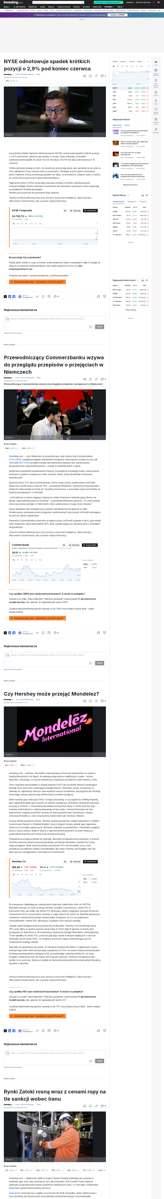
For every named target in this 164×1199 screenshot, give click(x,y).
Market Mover (119, 195)
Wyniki (143, 10)
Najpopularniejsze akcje (124, 280)
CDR (114, 103)
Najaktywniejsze (118, 201)
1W (18, 224)
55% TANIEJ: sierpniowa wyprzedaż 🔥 (108, 2)
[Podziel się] (84, 75)
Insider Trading (120, 10)
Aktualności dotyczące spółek (104, 10)
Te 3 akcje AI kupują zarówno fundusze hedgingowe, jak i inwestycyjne (135, 164)
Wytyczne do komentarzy (13, 333)
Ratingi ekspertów (133, 10)
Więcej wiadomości (130, 185)
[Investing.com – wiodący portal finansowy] (13, 2)
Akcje (52, 10)
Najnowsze (9, 10)
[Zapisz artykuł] (90, 75)
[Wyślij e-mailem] (49, 296)
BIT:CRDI (24, 462)
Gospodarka (78, 10)
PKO (114, 100)
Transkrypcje (152, 10)
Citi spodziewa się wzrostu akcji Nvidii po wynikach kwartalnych (134, 132)
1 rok (31, 224)
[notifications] (154, 2)
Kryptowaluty (88, 10)
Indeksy (123, 61)
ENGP (115, 111)
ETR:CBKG (15, 459)
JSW (114, 92)
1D (14, 224)
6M (26, 224)
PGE (114, 96)
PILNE (33, 10)
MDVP (115, 88)
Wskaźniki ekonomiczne (64, 10)
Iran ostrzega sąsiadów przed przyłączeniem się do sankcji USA (133, 175)
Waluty (39, 10)
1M (22, 224)
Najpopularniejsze (23, 10)
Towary (46, 10)
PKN (114, 107)
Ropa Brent (14, 1193)
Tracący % (143, 201)
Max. (40, 224)
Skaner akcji (97, 7)
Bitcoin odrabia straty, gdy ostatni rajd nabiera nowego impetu (134, 142)
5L (36, 224)
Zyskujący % (131, 201)
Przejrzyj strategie (65, 548)
